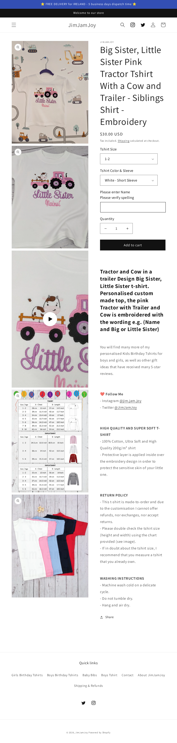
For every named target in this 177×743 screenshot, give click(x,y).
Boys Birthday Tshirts (62, 675)
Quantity (107, 218)
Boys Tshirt (109, 675)
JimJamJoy (81, 732)
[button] (14, 25)
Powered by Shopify (99, 732)
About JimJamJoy (151, 675)
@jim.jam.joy (130, 400)
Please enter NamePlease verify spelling (117, 195)
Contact (127, 675)
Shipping (124, 140)
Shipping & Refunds (88, 686)
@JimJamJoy (126, 407)
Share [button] (109, 617)
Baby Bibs (90, 675)
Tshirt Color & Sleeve (116, 170)
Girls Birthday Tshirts (27, 675)
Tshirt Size (108, 149)
